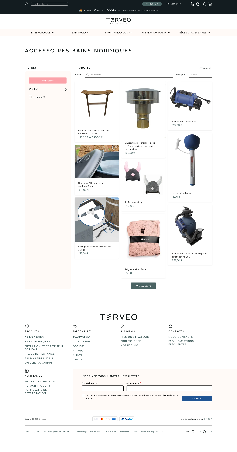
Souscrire (196, 398)
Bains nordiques (38, 342)
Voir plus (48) (143, 285)
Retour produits (38, 386)
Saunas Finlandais (39, 358)
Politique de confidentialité (117, 432)
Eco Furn (80, 346)
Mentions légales (32, 432)
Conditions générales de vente (88, 432)
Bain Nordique (41, 32)
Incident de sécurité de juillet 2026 (148, 432)
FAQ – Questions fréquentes (181, 343)
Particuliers (152, 4)
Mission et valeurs (135, 337)
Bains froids (34, 337)
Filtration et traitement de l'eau (44, 348)
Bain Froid (79, 32)
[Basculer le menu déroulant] (53, 32)
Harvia (78, 351)
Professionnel (132, 341)
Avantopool (82, 337)
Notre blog (130, 345)
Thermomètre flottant (181, 193)
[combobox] (198, 74)
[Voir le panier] (210, 4)
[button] (48, 89)
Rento (77, 360)
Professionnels (174, 4)
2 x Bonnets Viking (134, 202)
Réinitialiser (48, 80)
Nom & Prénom (90, 383)
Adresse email (133, 383)
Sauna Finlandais (116, 32)
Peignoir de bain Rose (135, 269)
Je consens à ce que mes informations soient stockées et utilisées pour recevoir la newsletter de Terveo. (132, 397)
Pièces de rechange (40, 354)
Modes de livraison (40, 382)
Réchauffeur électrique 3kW (185, 121)
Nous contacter (181, 337)
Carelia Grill (83, 342)
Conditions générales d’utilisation (57, 432)
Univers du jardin (154, 32)
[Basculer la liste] (209, 74)
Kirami (77, 355)
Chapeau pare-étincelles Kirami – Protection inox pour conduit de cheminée (140, 146)
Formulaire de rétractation (36, 391)
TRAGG (207, 419)
